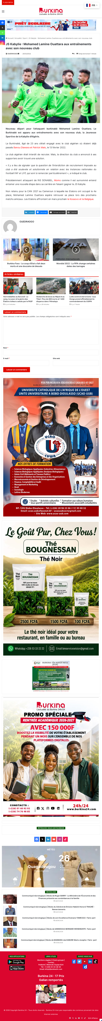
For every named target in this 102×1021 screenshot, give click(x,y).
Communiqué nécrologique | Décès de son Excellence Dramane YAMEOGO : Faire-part (58, 918)
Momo (57, 180)
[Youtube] (85, 963)
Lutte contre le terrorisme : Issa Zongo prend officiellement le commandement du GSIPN (82, 299)
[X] (2, 27)
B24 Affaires (93, 1018)
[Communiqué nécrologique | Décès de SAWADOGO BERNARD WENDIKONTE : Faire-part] (10, 932)
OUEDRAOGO (12, 54)
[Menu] (3, 12)
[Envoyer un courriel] (18, 54)
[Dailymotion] (85, 968)
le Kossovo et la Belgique (80, 199)
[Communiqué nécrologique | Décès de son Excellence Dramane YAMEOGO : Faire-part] (10, 921)
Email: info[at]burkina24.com (51, 969)
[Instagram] (2, 42)
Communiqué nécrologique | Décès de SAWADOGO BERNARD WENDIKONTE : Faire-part (59, 929)
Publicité (41, 965)
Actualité (18, 38)
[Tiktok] (95, 963)
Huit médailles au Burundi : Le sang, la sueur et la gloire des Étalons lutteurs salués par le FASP (18, 299)
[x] (79, 963)
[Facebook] (2, 22)
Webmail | (50, 965)
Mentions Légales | (44, 960)
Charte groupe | (58, 960)
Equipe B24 (58, 965)
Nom (5, 348)
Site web (56, 358)
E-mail (6, 358)
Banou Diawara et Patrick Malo (30, 147)
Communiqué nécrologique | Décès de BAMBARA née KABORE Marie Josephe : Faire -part (59, 940)
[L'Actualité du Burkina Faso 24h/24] (51, 11)
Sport (25, 38)
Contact (51, 962)
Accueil (10, 38)
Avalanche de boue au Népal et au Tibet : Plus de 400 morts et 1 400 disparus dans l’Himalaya (50, 299)
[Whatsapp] (2, 32)
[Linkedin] (2, 37)
